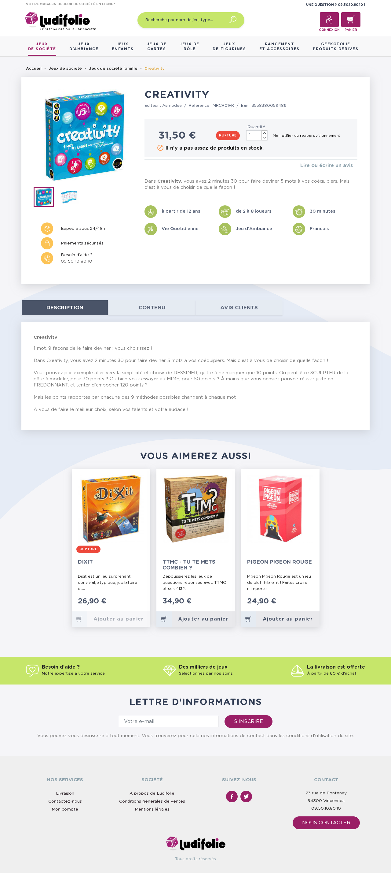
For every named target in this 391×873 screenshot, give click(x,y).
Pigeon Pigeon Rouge (279, 562)
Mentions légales (152, 809)
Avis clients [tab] (239, 307)
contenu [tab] (152, 307)
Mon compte (65, 809)
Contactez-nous (65, 801)
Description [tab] (64, 307)
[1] (146, 166)
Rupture (228, 135)
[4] (161, 166)
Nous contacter (326, 822)
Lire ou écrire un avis (326, 165)
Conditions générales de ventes (152, 801)
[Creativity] (46, 198)
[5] (165, 166)
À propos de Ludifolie (152, 793)
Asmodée (172, 106)
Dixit (85, 562)
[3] (156, 166)
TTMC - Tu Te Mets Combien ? (189, 564)
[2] (151, 166)
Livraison (65, 793)
